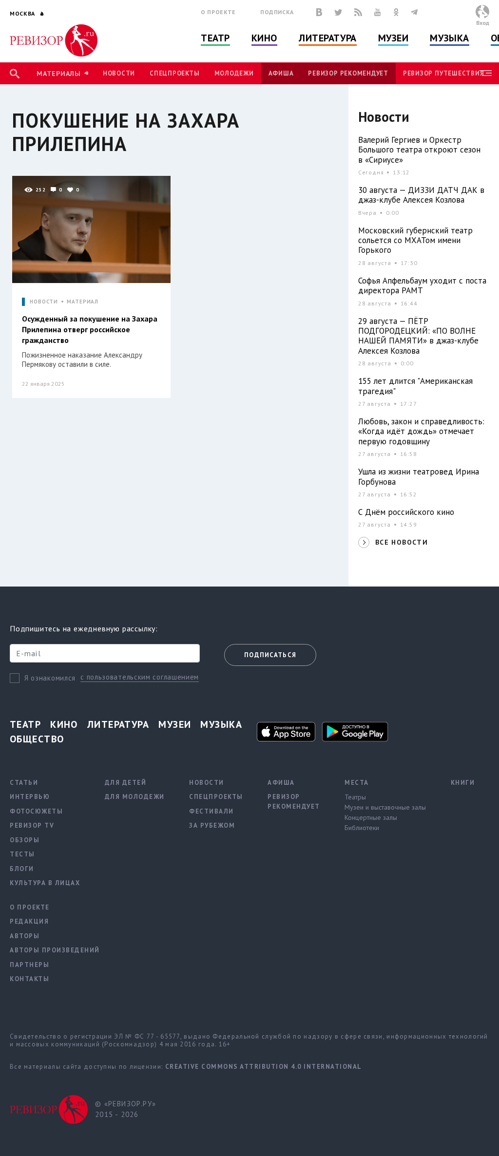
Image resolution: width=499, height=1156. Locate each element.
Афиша (281, 73)
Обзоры (24, 840)
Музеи (393, 38)
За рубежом (212, 825)
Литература (328, 38)
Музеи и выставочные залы (385, 807)
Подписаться (270, 655)
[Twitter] (338, 12)
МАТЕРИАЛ (82, 302)
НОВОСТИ (44, 302)
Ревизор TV (32, 825)
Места (357, 782)
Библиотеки (362, 827)
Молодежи (234, 73)
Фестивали (211, 811)
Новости (119, 73)
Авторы (24, 936)
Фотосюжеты (36, 811)
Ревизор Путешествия (443, 73)
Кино (264, 38)
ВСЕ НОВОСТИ (401, 542)
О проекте (218, 12)
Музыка (449, 38)
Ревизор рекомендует (348, 73)
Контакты (29, 979)
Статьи (24, 782)
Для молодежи (135, 797)
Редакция (29, 921)
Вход (482, 22)
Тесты (22, 854)
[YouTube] (377, 12)
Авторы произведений (55, 950)
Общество (37, 739)
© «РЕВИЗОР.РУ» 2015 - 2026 (125, 1109)
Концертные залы (371, 817)
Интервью (30, 797)
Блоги (22, 869)
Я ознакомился (50, 677)
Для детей (126, 782)
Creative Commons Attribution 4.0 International (263, 1066)
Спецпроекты (174, 73)
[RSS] (358, 12)
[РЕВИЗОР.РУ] (53, 40)
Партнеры (29, 965)
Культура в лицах (45, 883)
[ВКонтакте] (319, 12)
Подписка (277, 12)
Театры (355, 797)
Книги (463, 782)
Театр (215, 38)
